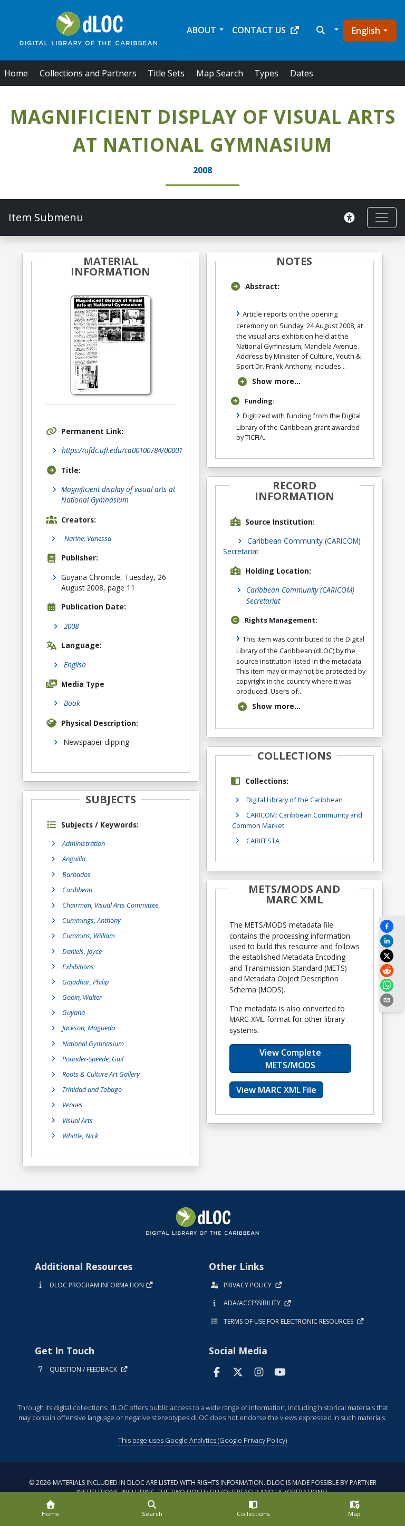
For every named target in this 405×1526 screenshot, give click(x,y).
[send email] (391, 1000)
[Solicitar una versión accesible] (351, 217)
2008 (71, 626)
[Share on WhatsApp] (391, 985)
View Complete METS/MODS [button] (290, 1059)
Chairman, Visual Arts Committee (110, 905)
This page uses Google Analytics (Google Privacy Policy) (202, 1440)
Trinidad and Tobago (92, 1089)
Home (16, 73)
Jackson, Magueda (88, 1027)
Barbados (76, 874)
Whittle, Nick (80, 1135)
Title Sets (166, 73)
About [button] (201, 30)
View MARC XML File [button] (276, 1090)
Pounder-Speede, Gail (92, 1059)
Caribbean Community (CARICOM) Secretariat (300, 595)
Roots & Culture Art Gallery (101, 1074)
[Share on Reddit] (391, 970)
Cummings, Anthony (91, 920)
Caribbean (77, 889)
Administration (83, 843)
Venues (72, 1104)
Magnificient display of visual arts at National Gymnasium (118, 494)
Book (72, 703)
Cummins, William (88, 935)
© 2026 (203, 1487)
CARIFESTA (262, 840)
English (366, 30)
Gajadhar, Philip (85, 982)
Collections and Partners (88, 73)
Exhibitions (78, 966)
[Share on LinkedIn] (391, 941)
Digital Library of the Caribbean (294, 799)
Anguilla (73, 858)
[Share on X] (391, 955)
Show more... (276, 381)
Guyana (73, 1012)
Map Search (219, 73)
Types (266, 73)
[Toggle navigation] (382, 217)
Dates (301, 73)
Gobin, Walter (82, 997)
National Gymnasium (93, 1043)
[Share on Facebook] (391, 926)
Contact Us (259, 30)
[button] (326, 30)
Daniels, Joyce (82, 951)
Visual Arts (77, 1120)
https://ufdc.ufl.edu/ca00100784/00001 (122, 450)
